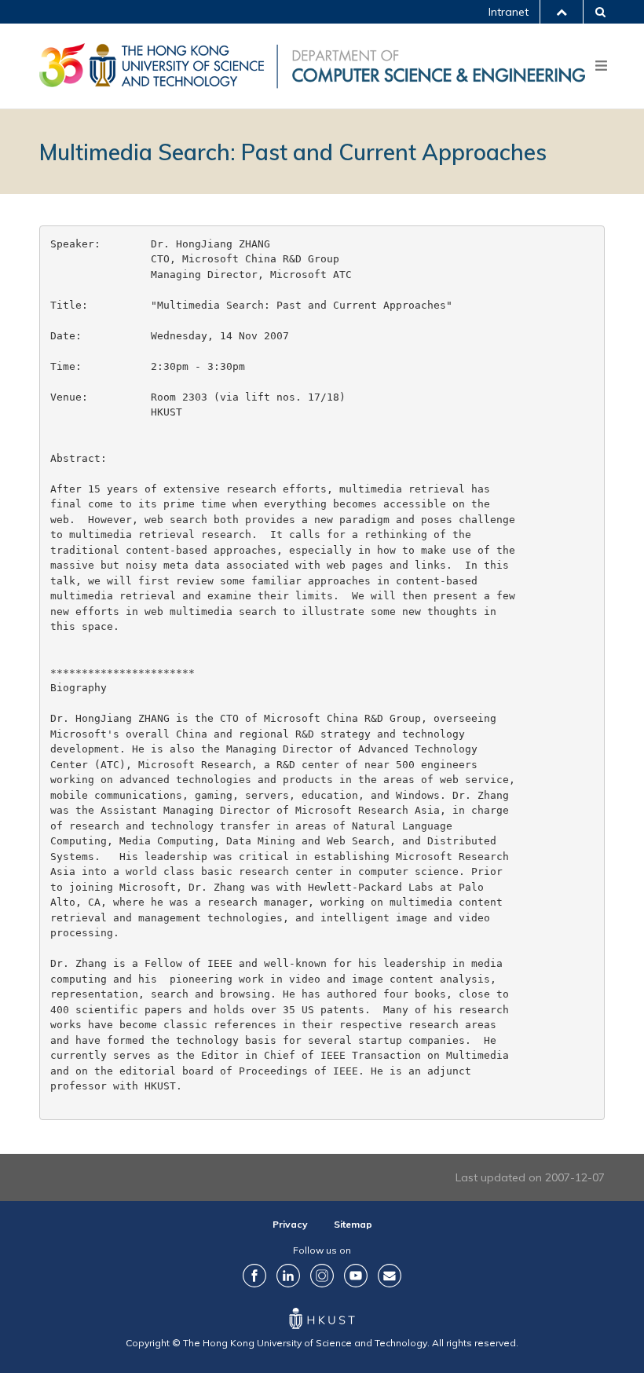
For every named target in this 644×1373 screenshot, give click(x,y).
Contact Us (389, 1275)
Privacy (290, 1224)
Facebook (254, 1275)
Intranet (508, 12)
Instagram (322, 1275)
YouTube (356, 1275)
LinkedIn (288, 1275)
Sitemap (353, 1224)
